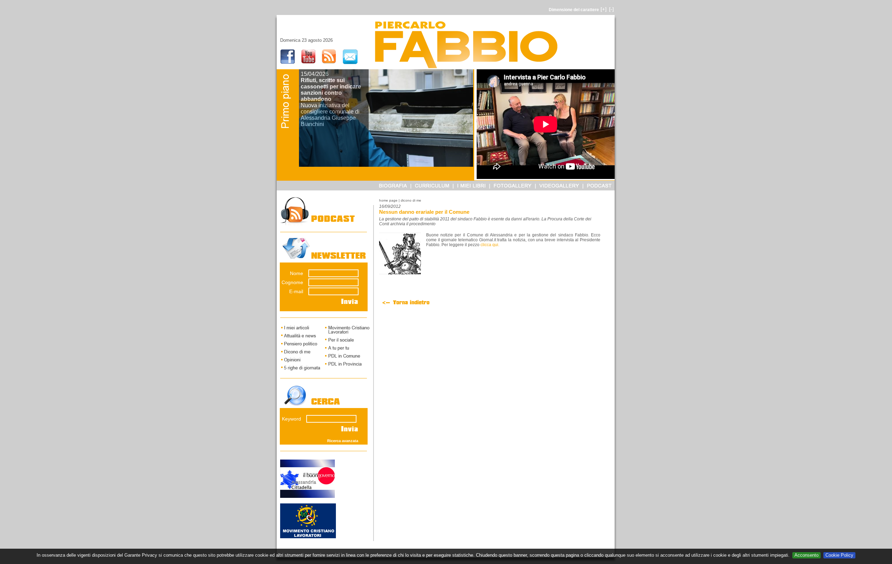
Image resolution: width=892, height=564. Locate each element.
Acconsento (806, 555)
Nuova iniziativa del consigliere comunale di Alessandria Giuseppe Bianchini (330, 114)
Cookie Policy (839, 555)
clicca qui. (489, 244)
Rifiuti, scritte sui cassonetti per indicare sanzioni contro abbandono (331, 89)
